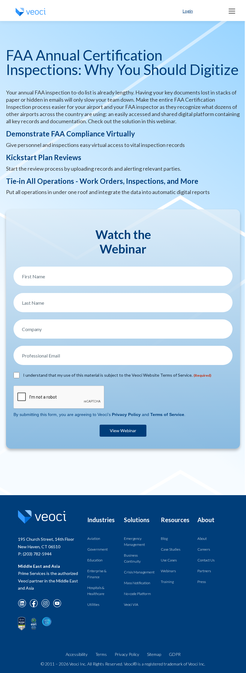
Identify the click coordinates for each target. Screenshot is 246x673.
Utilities (93, 604)
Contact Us (205, 560)
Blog (164, 538)
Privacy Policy (127, 654)
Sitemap (154, 654)
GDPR (175, 654)
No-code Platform (137, 593)
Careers (203, 549)
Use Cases (169, 560)
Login (188, 10)
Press (201, 581)
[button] (231, 11)
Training (167, 581)
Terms (101, 654)
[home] (31, 12)
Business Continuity (132, 558)
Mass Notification (137, 583)
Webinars (168, 571)
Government (97, 549)
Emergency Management (134, 541)
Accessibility (77, 654)
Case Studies (170, 549)
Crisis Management (139, 572)
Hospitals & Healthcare (95, 590)
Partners (204, 571)
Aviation (93, 538)
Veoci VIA (131, 604)
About (202, 538)
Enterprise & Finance (96, 574)
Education (95, 560)
